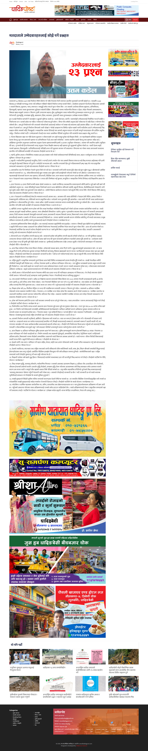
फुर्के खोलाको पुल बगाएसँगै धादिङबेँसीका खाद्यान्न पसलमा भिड (121, 696)
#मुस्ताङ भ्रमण (90, 23)
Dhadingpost (19, 42)
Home (10, 2)
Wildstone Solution (81, 746)
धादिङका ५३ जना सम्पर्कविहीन (54, 667)
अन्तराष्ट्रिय (37, 713)
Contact (21, 2)
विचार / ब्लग (33, 20)
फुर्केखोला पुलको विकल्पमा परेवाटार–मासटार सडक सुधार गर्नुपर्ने (24, 696)
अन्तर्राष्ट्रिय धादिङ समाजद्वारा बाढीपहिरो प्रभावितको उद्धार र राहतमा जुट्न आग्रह (57, 696)
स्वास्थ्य (89, 20)
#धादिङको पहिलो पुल (133, 23)
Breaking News (17, 717)
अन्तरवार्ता (51, 20)
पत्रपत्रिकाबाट (16, 721)
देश (35, 725)
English (135, 20)
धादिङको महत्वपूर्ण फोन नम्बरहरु (42, 2)
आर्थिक (36, 721)
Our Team (30, 2)
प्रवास (77, 20)
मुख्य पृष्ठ (15, 20)
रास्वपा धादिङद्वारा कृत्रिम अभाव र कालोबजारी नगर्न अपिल (88, 696)
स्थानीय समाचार (24, 20)
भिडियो (95, 20)
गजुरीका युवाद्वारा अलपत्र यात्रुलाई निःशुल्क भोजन (22, 669)
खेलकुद (15, 719)
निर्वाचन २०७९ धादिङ (54, 2)
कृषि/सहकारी (59, 20)
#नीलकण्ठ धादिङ (72, 23)
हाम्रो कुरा (16, 2)
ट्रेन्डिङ (129, 20)
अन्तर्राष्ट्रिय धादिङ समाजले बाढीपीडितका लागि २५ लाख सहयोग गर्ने (89, 670)
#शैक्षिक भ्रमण (81, 23)
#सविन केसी (123, 23)
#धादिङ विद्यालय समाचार (113, 23)
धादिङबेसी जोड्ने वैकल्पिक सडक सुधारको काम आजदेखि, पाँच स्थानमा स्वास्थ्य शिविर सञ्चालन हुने (122, 670)
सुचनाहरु (83, 20)
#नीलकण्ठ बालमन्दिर (100, 23)
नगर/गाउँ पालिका (42, 20)
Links (25, 2)
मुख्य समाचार (16, 713)
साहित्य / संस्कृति (69, 20)
